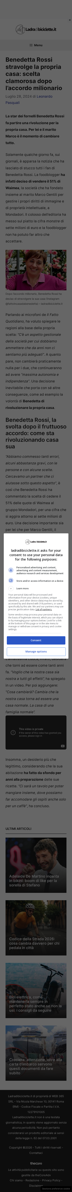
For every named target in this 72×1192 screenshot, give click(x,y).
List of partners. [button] (44, 609)
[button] (36, 588)
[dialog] (36, 596)
